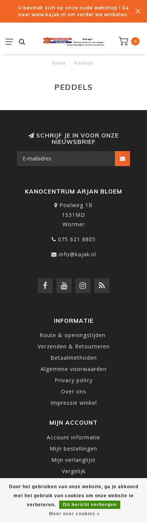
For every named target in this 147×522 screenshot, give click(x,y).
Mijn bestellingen (73, 448)
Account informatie (73, 437)
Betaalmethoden (74, 357)
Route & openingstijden (73, 335)
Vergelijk (74, 471)
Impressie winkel (74, 402)
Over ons (73, 391)
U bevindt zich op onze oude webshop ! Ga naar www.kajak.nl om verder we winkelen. (73, 11)
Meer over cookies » (74, 513)
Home (59, 63)
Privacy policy (74, 380)
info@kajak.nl (77, 254)
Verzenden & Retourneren (74, 346)
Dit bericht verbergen (89, 504)
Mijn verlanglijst (73, 459)
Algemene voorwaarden (74, 368)
